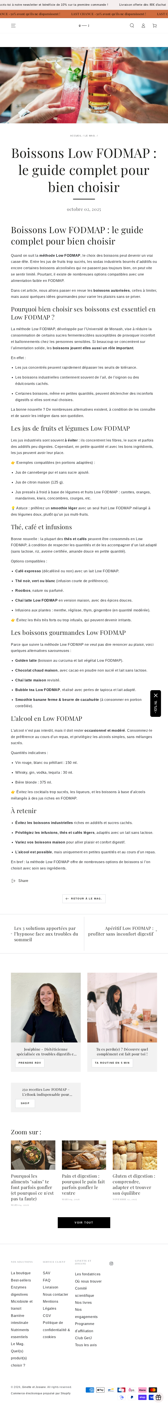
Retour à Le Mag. (86, 898)
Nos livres (83, 1302)
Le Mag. (90, 135)
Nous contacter (55, 1294)
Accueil (76, 135)
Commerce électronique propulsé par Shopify (40, 1393)
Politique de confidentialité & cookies (56, 1330)
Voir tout (84, 1222)
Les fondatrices (88, 1274)
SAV (46, 1273)
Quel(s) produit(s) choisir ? (19, 1358)
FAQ (46, 1280)
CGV (47, 1316)
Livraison (50, 1287)
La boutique (21, 1273)
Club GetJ (83, 1338)
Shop (25, 1103)
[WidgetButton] (158, 1397)
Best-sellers (21, 1280)
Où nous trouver (88, 1281)
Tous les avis (86, 1345)
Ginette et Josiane (34, 1387)
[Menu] (13, 25)
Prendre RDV (30, 1062)
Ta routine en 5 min (112, 1062)
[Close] (156, 695)
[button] (132, 25)
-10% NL (155, 707)
